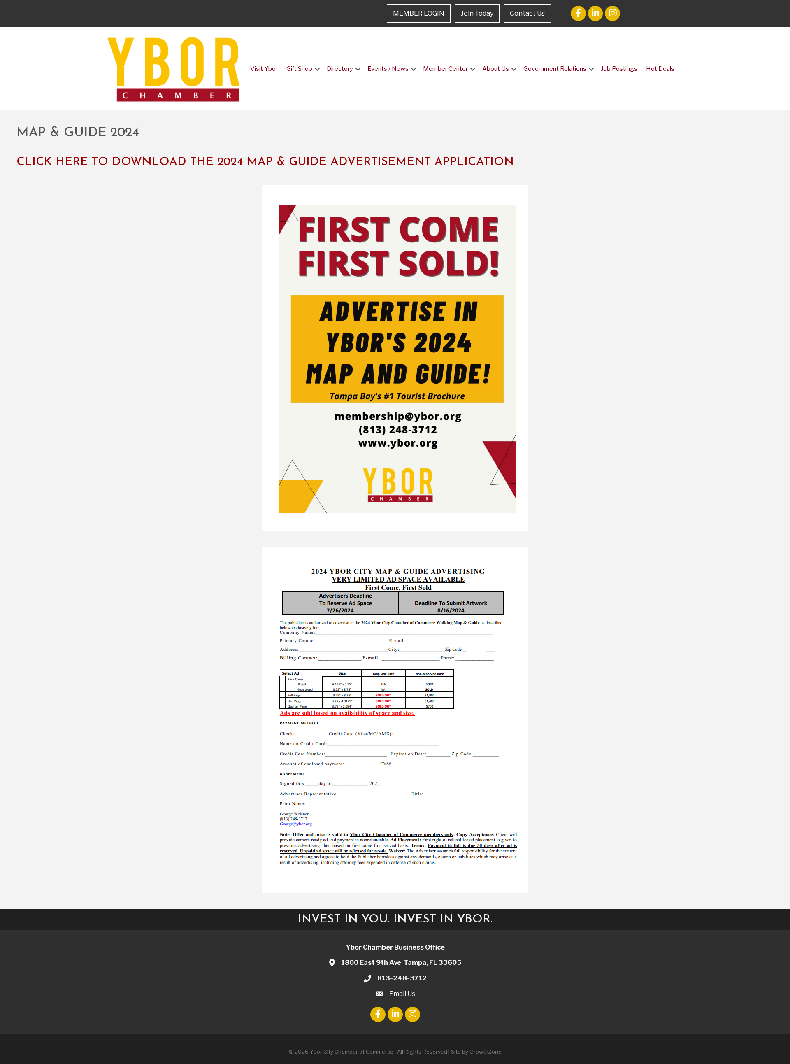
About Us (495, 68)
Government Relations (554, 68)
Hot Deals (660, 68)
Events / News (388, 68)
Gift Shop (299, 68)
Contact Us (527, 13)
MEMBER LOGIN (418, 13)
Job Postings (619, 68)
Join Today (477, 13)
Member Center (445, 68)
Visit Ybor (264, 68)
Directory (340, 68)
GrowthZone (485, 1051)
